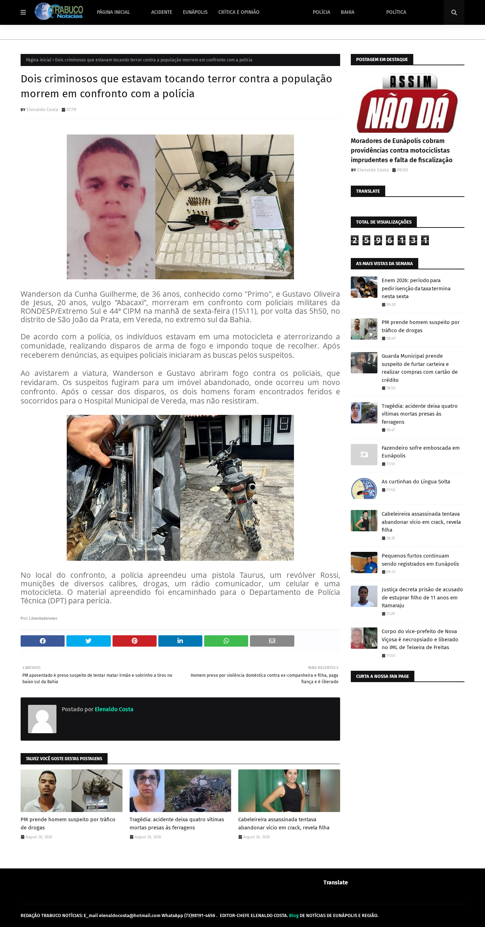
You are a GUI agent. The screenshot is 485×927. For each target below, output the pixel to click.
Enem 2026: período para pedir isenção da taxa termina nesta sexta (416, 288)
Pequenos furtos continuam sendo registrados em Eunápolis (420, 560)
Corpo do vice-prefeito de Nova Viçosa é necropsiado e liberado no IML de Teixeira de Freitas (420, 639)
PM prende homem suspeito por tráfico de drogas (68, 823)
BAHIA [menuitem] (347, 12)
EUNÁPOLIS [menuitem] (195, 12)
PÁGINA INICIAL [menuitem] (113, 12)
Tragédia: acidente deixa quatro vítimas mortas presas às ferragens (177, 823)
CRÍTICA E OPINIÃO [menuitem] (239, 12)
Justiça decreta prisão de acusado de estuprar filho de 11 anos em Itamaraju (422, 597)
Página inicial (38, 59)
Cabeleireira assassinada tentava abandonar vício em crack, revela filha (283, 823)
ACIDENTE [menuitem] (161, 12)
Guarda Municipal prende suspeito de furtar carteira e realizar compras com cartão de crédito (420, 368)
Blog (294, 915)
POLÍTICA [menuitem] (396, 12)
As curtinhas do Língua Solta (416, 481)
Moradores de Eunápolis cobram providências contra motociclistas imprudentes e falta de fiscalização (402, 150)
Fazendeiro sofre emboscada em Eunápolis (421, 452)
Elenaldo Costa (42, 109)
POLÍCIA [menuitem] (321, 12)
